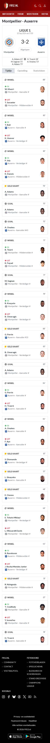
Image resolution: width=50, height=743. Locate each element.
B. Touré (9, 249)
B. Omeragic (11, 316)
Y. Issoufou (10, 620)
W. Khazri (9, 89)
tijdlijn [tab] (8, 70)
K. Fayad (9, 263)
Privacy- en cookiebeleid (24, 716)
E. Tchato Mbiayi (12, 517)
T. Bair (8, 125)
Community (10, 662)
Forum (20, 14)
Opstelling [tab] (22, 70)
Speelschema (35, 666)
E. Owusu (9, 495)
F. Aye (7, 441)
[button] (40, 5)
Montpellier (9, 52)
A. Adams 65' (17, 59)
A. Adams (9, 191)
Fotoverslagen (37, 662)
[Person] (44, 5)
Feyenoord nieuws (19, 721)
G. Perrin (9, 334)
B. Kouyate (10, 303)
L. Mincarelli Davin (13, 530)
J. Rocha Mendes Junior (16, 566)
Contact (8, 666)
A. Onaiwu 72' (33, 61)
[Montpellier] (9, 42)
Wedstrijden (32, 14)
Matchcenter (8, 14)
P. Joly (8, 160)
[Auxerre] (41, 42)
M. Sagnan (9, 281)
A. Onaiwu (9, 227)
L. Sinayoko (10, 477)
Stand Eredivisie (37, 678)
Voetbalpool (11, 671)
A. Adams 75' (17, 64)
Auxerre (41, 52)
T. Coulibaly (10, 606)
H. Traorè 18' (32, 59)
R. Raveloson (11, 553)
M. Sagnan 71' (17, 61)
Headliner (33, 721)
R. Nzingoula (10, 584)
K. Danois (9, 174)
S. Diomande (11, 459)
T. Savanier (10, 102)
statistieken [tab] (39, 70)
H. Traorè (9, 406)
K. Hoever (9, 138)
